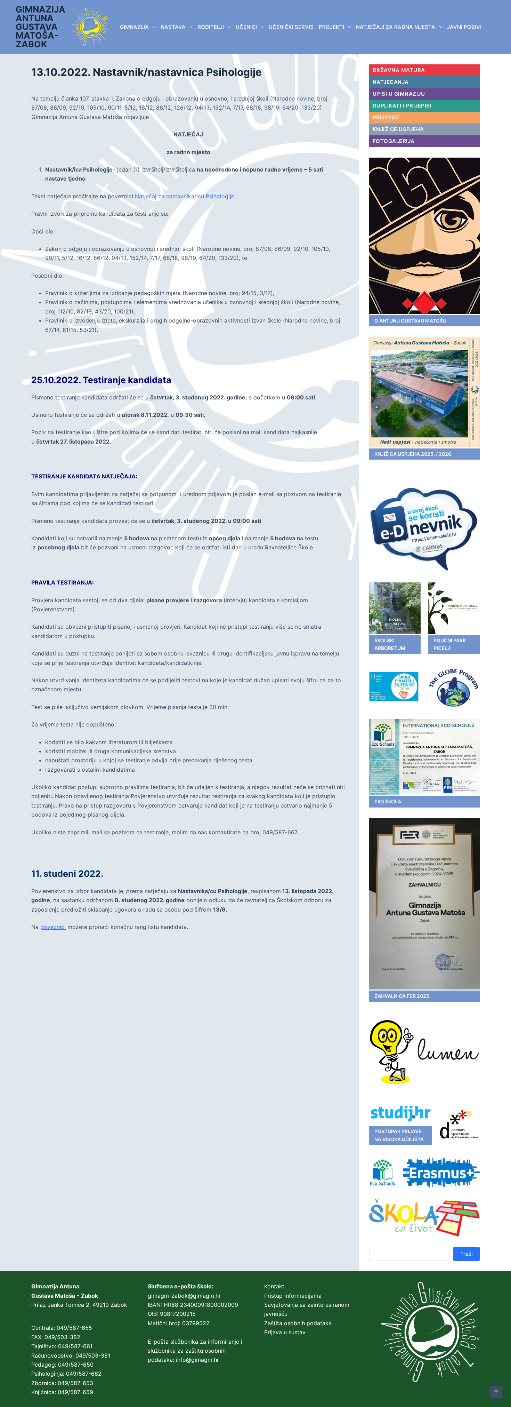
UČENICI (246, 27)
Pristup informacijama (293, 1295)
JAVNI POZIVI (464, 27)
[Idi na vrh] (496, 1392)
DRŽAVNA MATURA (399, 70)
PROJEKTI (331, 27)
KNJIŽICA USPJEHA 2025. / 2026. (413, 454)
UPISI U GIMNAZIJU (399, 93)
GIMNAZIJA (134, 27)
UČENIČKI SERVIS (291, 27)
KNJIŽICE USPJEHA (398, 129)
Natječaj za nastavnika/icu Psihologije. (185, 196)
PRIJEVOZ (386, 117)
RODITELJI (210, 27)
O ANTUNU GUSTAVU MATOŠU (410, 321)
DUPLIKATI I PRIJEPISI (402, 105)
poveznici (53, 926)
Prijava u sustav (285, 1332)
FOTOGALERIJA (394, 141)
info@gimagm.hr (197, 1359)
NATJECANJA (391, 82)
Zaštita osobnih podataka (298, 1323)
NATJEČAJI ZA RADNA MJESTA (395, 27)
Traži (466, 1253)
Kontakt (274, 1286)
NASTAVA (173, 27)
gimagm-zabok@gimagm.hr (184, 1295)
